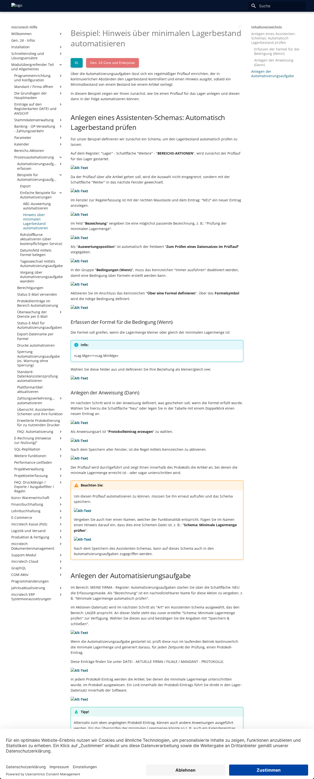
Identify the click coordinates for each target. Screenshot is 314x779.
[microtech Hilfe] (16, 6)
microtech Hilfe (24, 27)
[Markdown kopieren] (240, 27)
